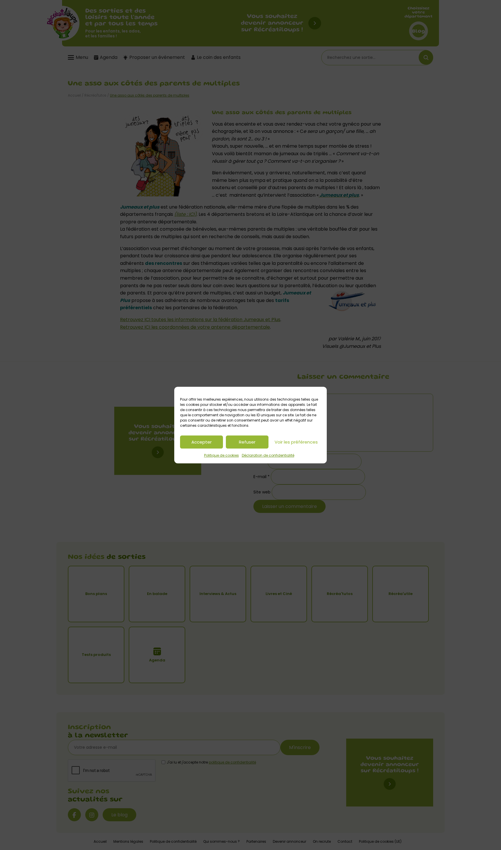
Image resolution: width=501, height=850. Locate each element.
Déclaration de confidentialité (268, 455)
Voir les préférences (296, 442)
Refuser (247, 442)
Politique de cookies (221, 455)
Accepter (201, 442)
